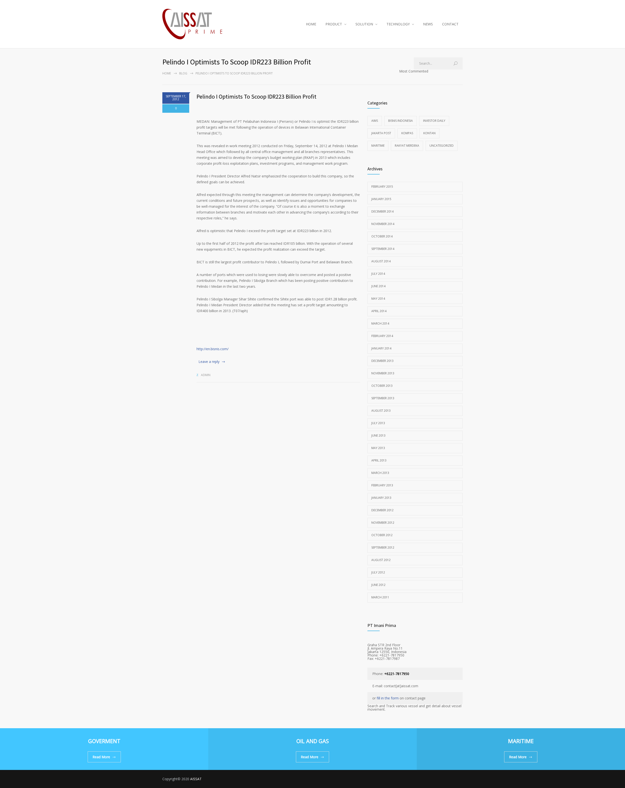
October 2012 (382, 535)
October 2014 (382, 236)
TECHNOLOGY (398, 24)
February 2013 (382, 485)
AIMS (374, 121)
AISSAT (196, 779)
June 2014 (378, 286)
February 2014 (382, 336)
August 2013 (381, 411)
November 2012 (382, 523)
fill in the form (388, 698)
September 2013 (382, 398)
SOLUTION (364, 24)
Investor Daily (434, 121)
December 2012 (382, 510)
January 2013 (381, 498)
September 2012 (382, 547)
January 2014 (381, 348)
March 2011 (380, 597)
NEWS (428, 24)
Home (166, 73)
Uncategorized (441, 145)
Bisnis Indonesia (400, 121)
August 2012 (381, 560)
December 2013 (382, 361)
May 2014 (378, 299)
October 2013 (382, 386)
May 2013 (378, 448)
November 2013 (382, 373)
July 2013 (378, 423)
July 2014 (378, 274)
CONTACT (450, 24)
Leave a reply (208, 361)
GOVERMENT (104, 741)
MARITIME (521, 741)
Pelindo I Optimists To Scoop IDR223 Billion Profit (256, 96)
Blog (183, 73)
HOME (311, 24)
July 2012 (378, 572)
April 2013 (378, 460)
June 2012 (378, 585)
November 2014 (382, 224)
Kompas (407, 133)
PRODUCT (333, 24)
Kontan (429, 133)
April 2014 (378, 311)
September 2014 (382, 249)
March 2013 (380, 473)
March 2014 (380, 323)
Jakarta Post (381, 133)
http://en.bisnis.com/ (213, 349)
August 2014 (381, 261)
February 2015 (382, 186)
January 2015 (381, 199)
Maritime (378, 145)
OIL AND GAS (312, 741)
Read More (101, 757)
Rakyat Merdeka (407, 145)
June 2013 (378, 435)
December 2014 (382, 211)
